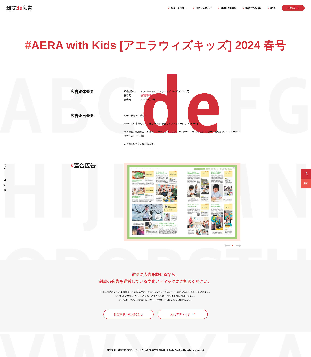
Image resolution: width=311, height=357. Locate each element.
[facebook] (5, 181)
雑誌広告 (19, 8)
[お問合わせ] (306, 183)
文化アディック (180, 314)
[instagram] (4, 191)
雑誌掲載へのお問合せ (128, 314)
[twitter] (4, 186)
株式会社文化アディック (130, 349)
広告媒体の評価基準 (155, 349)
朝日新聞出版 (147, 95)
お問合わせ (293, 8)
